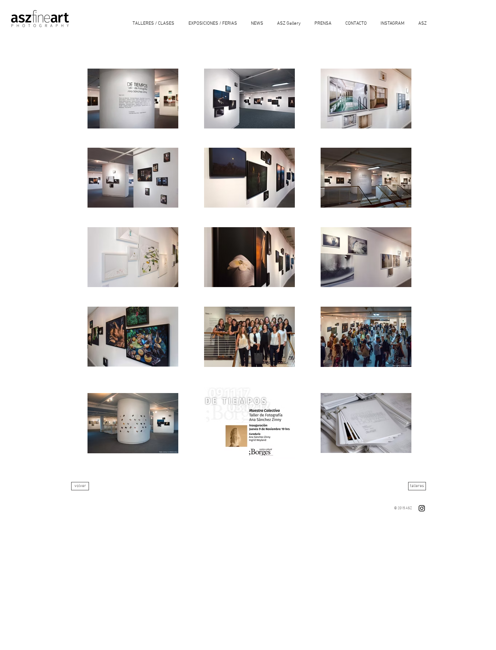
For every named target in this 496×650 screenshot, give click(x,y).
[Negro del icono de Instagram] (422, 508)
